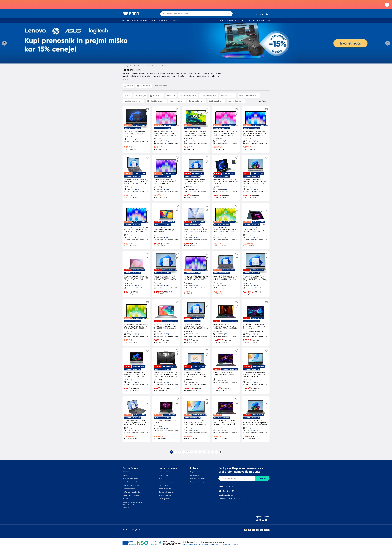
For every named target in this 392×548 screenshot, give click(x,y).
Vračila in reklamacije (197, 482)
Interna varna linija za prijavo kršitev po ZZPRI (132, 503)
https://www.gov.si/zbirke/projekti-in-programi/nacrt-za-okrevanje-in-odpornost (210, 544)
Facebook (257, 520)
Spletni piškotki (164, 499)
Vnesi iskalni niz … (176, 14)
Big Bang (136, 139)
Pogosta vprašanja (196, 472)
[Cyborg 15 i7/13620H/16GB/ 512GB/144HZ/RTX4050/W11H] (226, 371)
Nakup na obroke (165, 489)
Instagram (260, 520)
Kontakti (125, 475)
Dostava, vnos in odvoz (167, 482)
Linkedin (266, 520)
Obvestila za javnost (129, 482)
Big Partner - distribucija (131, 492)
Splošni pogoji (164, 475)
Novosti (125, 499)
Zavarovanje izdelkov (166, 492)
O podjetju (126, 472)
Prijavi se (262, 478)
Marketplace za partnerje (131, 495)
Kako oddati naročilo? (197, 479)
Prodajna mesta (164, 472)
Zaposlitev (126, 508)
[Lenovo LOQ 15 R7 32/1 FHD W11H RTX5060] (166, 419)
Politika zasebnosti (165, 495)
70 (216, 452)
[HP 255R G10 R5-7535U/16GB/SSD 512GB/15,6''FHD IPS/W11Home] (136, 129)
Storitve (162, 479)
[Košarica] (267, 13)
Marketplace (194, 475)
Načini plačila (163, 485)
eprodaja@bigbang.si (225, 495)
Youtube (263, 520)
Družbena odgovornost (130, 479)
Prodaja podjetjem (128, 489)
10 (208, 452)
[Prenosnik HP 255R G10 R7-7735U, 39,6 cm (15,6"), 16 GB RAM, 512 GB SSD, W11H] (226, 178)
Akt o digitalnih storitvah (131, 485)
